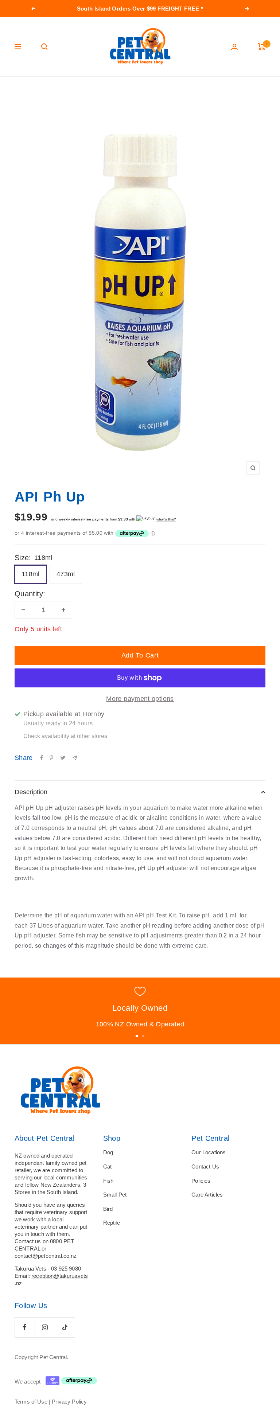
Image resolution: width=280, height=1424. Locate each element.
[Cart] (261, 46)
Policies (200, 1181)
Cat (107, 1166)
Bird (108, 1209)
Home (21, 90)
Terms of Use (31, 1401)
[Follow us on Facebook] (25, 1327)
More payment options (140, 698)
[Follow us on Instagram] (45, 1327)
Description (31, 792)
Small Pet (115, 1194)
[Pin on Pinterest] (51, 757)
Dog (108, 1152)
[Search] (44, 46)
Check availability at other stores (65, 736)
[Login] (234, 47)
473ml (66, 574)
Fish (108, 1181)
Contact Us (205, 1166)
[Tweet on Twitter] (63, 757)
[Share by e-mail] (75, 758)
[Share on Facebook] (41, 757)
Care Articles (207, 1194)
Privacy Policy (69, 1401)
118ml (31, 574)
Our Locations (208, 1152)
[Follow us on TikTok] (65, 1327)
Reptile (111, 1223)
